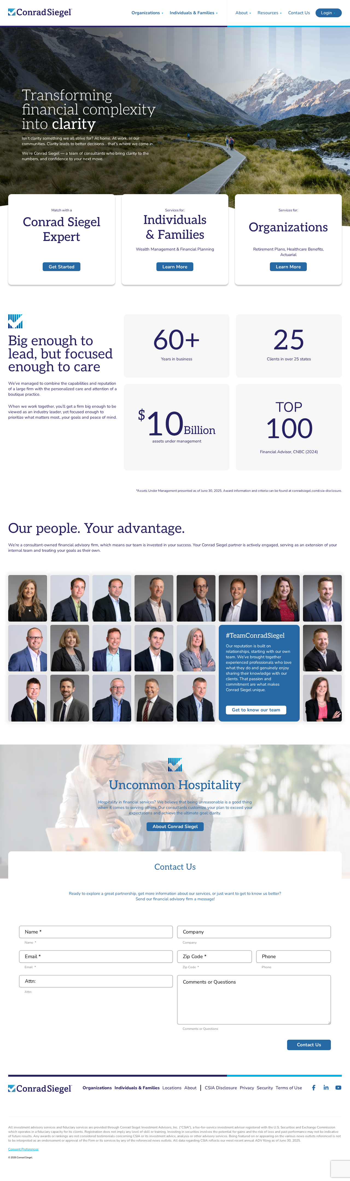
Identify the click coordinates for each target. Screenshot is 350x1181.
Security (265, 1088)
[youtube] (338, 1087)
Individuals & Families (192, 13)
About (241, 13)
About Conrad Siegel (175, 826)
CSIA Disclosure (221, 1088)
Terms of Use (289, 1088)
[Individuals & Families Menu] (217, 13)
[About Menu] (250, 13)
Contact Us (299, 13)
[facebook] (313, 1087)
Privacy (247, 1088)
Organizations (146, 13)
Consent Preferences (23, 1149)
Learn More (174, 267)
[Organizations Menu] (162, 13)
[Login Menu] (334, 13)
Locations (172, 1088)
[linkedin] (326, 1087)
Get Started (61, 267)
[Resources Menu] (281, 13)
